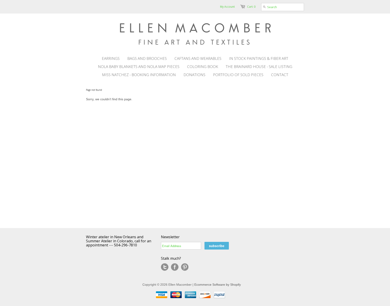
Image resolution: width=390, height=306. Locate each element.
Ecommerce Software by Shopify (217, 284)
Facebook (175, 267)
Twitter (165, 267)
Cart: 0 (251, 7)
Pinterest (184, 267)
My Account (227, 7)
